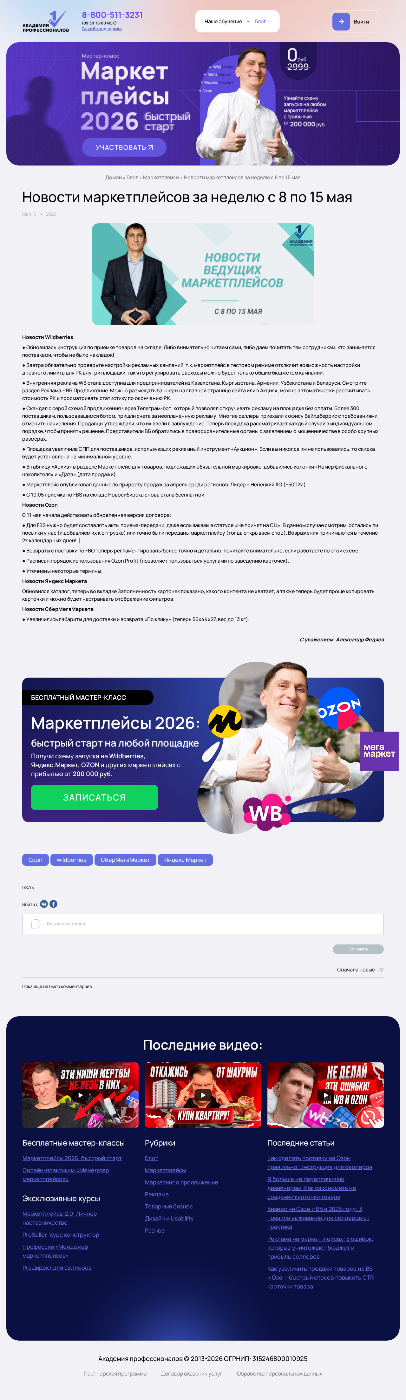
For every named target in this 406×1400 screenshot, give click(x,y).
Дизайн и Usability (169, 1218)
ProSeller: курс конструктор (61, 1234)
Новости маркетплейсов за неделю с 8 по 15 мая (242, 177)
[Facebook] (53, 906)
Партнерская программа (115, 1373)
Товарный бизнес (169, 1206)
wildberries (72, 859)
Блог (260, 21)
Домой (113, 177)
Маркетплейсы (161, 177)
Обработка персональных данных (279, 1373)
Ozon (36, 859)
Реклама (157, 1194)
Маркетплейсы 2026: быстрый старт (72, 1158)
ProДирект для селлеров (57, 1267)
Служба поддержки (102, 28)
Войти (361, 21)
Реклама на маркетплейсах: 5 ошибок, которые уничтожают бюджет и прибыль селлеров (320, 1247)
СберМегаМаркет (125, 859)
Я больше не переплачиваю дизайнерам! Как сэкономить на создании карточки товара (311, 1187)
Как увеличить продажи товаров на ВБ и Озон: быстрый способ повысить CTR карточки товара (320, 1277)
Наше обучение (223, 21)
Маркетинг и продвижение (181, 1182)
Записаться (94, 797)
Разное (155, 1230)
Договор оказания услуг (192, 1373)
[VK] (44, 906)
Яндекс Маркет (185, 859)
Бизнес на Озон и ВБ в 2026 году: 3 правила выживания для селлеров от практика (318, 1217)
